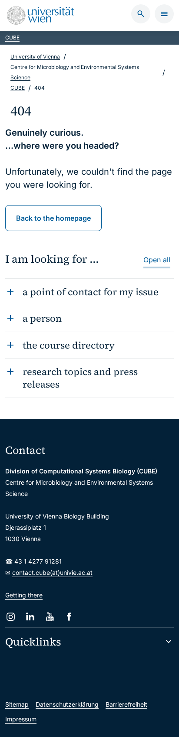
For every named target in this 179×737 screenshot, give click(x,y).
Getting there (24, 595)
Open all (156, 259)
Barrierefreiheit (126, 704)
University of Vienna (35, 56)
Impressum (20, 719)
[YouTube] (50, 616)
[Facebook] (69, 616)
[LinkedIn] (30, 616)
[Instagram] (11, 616)
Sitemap (17, 704)
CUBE (12, 37)
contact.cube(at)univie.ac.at (52, 572)
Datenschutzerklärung (67, 704)
